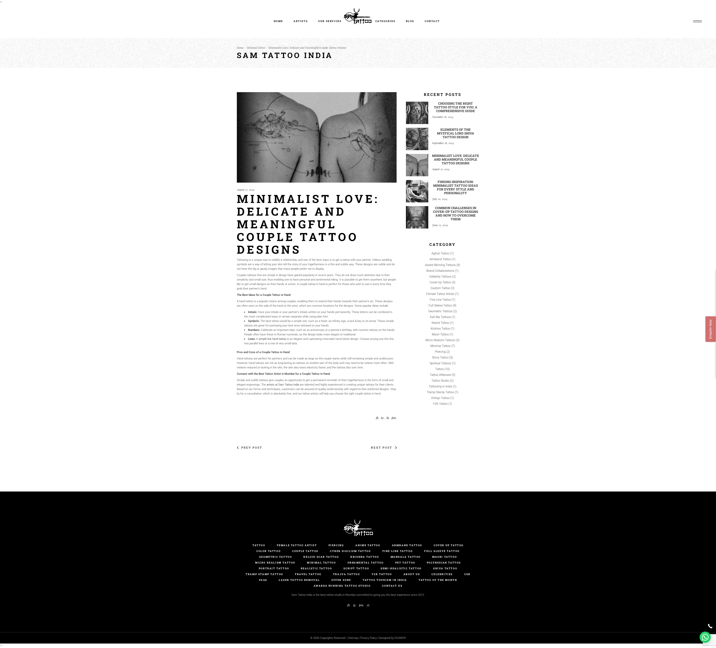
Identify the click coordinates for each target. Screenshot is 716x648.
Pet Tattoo (405, 562)
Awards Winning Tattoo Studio (342, 585)
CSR (467, 574)
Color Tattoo (268, 551)
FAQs (263, 580)
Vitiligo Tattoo (440, 398)
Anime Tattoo (367, 545)
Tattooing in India (440, 386)
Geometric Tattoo (275, 556)
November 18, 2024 (442, 117)
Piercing (440, 351)
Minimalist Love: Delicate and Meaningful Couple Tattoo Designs (455, 159)
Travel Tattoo (308, 574)
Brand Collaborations (440, 271)
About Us (411, 574)
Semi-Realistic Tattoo (401, 568)
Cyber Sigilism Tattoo (350, 551)
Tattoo (439, 369)
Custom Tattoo (440, 288)
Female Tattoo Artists (440, 294)
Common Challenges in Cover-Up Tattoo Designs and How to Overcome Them (455, 213)
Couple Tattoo (305, 551)
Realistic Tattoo (316, 568)
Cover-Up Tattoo (440, 282)
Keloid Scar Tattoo (321, 556)
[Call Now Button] (710, 626)
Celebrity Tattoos (440, 276)
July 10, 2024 (439, 199)
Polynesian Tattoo (444, 562)
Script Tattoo (356, 568)
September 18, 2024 (443, 143)
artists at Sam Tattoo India (283, 384)
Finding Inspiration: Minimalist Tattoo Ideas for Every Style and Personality (455, 187)
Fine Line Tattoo (440, 299)
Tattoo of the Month (438, 580)
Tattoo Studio (440, 380)
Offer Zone (341, 580)
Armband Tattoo (440, 259)
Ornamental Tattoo (366, 562)
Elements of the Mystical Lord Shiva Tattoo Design (455, 133)
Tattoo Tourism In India (385, 580)
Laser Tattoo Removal (299, 580)
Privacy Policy (369, 638)
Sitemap (353, 638)
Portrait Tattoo (274, 568)
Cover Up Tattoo (449, 545)
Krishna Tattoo (440, 328)
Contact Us (392, 585)
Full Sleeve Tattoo (440, 305)
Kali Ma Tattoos (440, 317)
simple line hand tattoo (272, 339)
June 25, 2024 (440, 225)
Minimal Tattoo (256, 47)
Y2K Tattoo (440, 404)
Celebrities (442, 574)
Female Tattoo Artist (297, 545)
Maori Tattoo (440, 334)
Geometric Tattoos (440, 311)
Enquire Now (710, 329)
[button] (705, 637)
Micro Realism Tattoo (275, 562)
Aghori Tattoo (440, 253)
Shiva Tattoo (440, 357)
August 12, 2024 (245, 189)
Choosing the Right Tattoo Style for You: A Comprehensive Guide (455, 107)
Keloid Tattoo (440, 323)
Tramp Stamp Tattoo (440, 392)
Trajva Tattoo (346, 574)
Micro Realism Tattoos (440, 340)
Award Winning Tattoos (440, 265)
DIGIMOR (400, 638)
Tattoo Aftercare (440, 375)
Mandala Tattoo (406, 556)
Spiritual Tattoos (440, 363)
